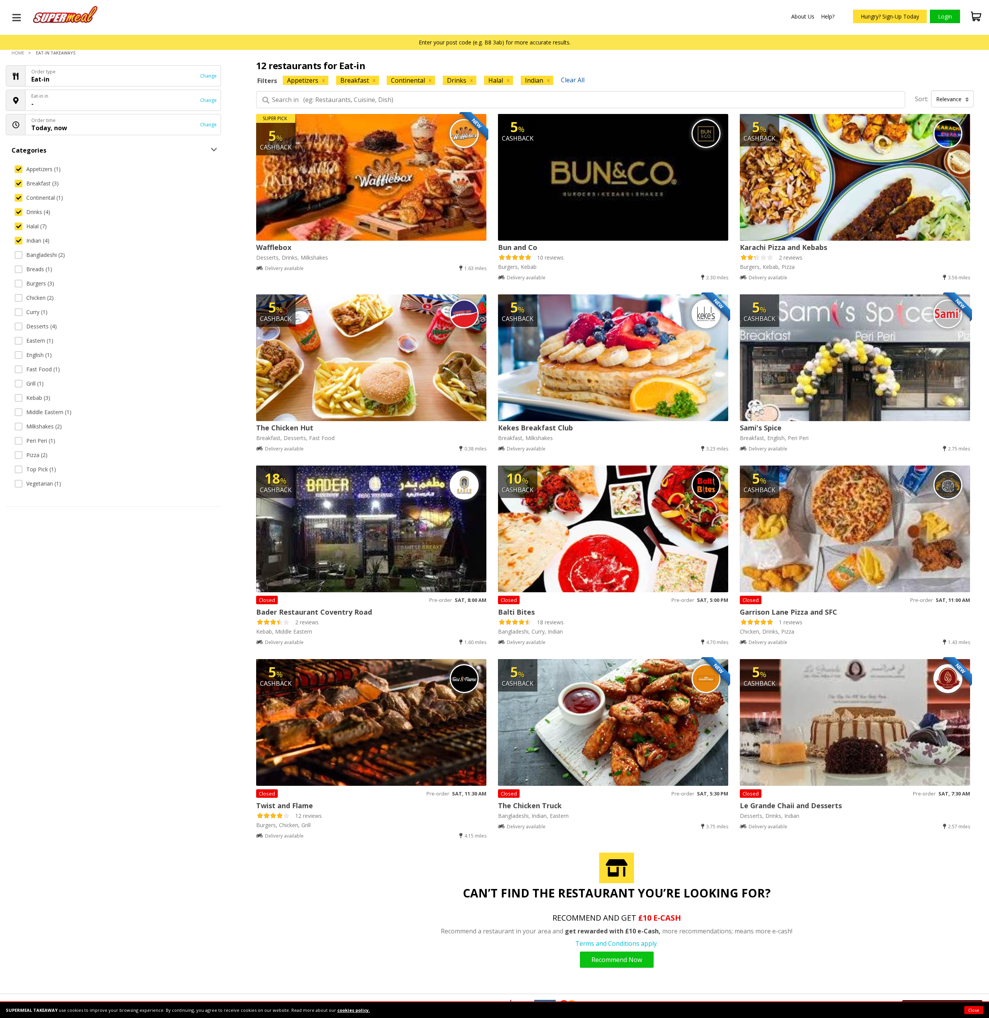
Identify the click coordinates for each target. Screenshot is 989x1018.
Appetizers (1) (43, 169)
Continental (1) (44, 197)
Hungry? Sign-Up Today (890, 16)
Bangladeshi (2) (45, 254)
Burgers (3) (40, 283)
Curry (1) (37, 312)
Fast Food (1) (43, 369)
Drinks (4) (38, 212)
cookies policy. (353, 1010)
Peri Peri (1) (40, 440)
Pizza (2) (37, 455)
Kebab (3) (38, 397)
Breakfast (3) (42, 183)
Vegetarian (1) (43, 483)
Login (945, 16)
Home (18, 53)
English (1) (39, 355)
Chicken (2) (40, 297)
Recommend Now (616, 959)
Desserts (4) (41, 326)
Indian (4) (37, 240)
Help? (827, 16)
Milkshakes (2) (44, 426)
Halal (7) (36, 226)
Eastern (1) (39, 340)
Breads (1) (39, 269)
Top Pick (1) (41, 469)
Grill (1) (35, 383)
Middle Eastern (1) (48, 412)
